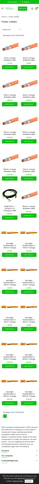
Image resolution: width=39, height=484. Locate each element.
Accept (29, 481)
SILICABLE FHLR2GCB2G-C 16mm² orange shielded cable (28, 321)
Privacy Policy (18, 481)
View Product (9, 67)
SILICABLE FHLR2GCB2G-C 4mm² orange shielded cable (28, 283)
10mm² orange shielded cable (10, 96)
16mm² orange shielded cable (29, 96)
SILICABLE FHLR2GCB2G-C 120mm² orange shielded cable (28, 395)
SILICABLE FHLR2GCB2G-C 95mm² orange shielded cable (10, 395)
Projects (22, 9)
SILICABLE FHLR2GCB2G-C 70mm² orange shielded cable (28, 246)
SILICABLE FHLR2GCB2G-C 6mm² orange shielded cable (10, 321)
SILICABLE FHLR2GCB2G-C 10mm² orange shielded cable (10, 283)
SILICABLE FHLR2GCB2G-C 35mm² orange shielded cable (10, 358)
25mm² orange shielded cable (10, 133)
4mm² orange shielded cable (10, 59)
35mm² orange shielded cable (28, 133)
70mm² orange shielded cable (28, 170)
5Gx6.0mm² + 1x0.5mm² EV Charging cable (9, 208)
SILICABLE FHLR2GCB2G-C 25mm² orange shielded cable (10, 246)
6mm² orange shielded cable (29, 59)
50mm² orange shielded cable (10, 170)
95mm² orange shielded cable (28, 207)
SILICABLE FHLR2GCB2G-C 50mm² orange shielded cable (28, 358)
